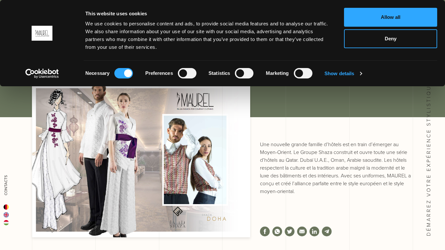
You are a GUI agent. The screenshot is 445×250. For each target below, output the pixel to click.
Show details (339, 73)
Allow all (390, 17)
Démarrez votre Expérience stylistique (428, 157)
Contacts (6, 185)
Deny (390, 38)
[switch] (187, 73)
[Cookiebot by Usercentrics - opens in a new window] (42, 73)
